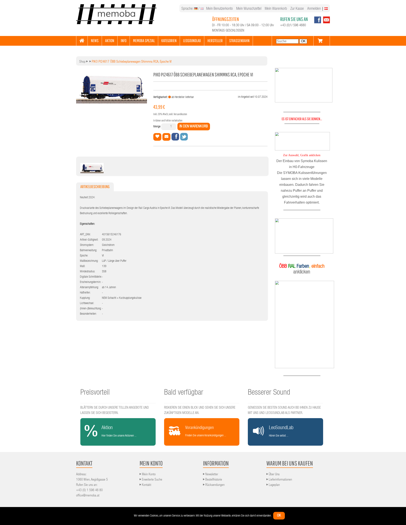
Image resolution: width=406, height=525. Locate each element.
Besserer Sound (269, 393)
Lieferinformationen (280, 480)
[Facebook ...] (317, 22)
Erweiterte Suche (151, 480)
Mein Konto (148, 474)
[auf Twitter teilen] (184, 137)
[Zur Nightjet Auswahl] (302, 236)
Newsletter (211, 474)
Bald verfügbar (183, 393)
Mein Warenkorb (276, 9)
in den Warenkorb (194, 126)
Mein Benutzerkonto (219, 9)
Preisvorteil (95, 393)
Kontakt (146, 485)
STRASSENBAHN (239, 40)
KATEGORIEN (169, 40)
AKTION (109, 40)
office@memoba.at (87, 495)
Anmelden (314, 9)
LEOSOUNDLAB (192, 40)
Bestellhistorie (213, 480)
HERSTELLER (215, 40)
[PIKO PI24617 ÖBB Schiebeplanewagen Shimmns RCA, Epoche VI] (92, 172)
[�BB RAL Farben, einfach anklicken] (302, 324)
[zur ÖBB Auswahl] (303, 101)
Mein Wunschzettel (248, 9)
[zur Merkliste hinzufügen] (157, 137)
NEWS (95, 40)
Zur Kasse (297, 9)
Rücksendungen (214, 485)
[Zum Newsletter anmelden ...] (325, 22)
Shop (82, 62)
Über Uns (274, 474)
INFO (123, 40)
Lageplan (274, 485)
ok (279, 516)
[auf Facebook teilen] (175, 137)
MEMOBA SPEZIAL (144, 40)
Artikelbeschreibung (95, 186)
